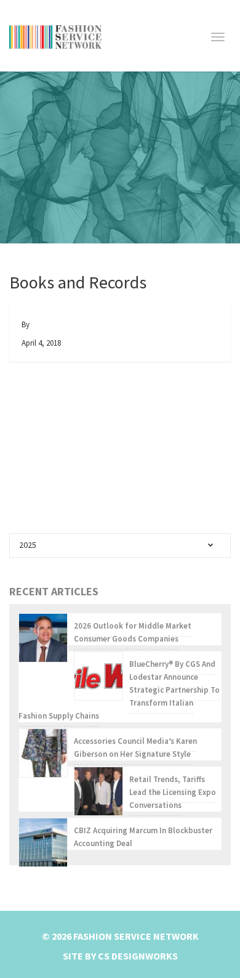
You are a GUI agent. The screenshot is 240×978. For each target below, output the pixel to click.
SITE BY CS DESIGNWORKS (120, 956)
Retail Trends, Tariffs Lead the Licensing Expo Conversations (172, 792)
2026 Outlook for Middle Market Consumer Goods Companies (132, 632)
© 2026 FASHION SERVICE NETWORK (120, 936)
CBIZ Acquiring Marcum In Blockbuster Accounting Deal (143, 837)
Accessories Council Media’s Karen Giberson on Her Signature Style (135, 747)
